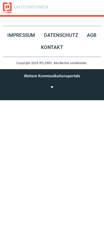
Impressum (21, 35)
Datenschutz (61, 35)
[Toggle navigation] (52, 87)
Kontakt (52, 47)
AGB (92, 35)
